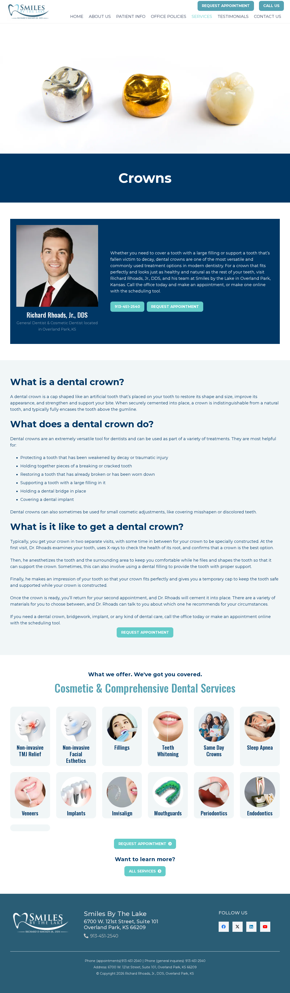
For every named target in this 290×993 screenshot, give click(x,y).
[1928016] (28, 11)
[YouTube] (265, 927)
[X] (237, 927)
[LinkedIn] (251, 927)
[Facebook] (224, 927)
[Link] (30, 736)
